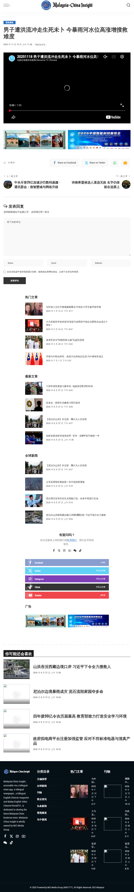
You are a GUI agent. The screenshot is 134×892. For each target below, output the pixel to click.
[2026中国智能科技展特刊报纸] (112, 791)
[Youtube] (67, 595)
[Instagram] (64, 551)
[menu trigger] (7, 5)
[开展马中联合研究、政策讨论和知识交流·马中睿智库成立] (34, 358)
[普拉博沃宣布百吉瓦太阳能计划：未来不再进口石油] (34, 500)
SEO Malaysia (98, 887)
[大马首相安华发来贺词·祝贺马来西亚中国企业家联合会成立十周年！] (34, 325)
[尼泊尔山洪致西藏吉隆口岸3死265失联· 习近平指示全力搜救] (34, 517)
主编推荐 (42, 779)
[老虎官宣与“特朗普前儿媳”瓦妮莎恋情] (34, 342)
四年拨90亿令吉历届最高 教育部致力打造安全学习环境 (80, 716)
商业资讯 (42, 799)
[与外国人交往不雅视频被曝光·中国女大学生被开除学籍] (34, 309)
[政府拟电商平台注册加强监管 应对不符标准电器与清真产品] (16, 743)
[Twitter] (59, 551)
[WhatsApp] (114, 162)
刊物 (39, 792)
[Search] (128, 5)
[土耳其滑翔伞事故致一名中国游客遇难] (34, 484)
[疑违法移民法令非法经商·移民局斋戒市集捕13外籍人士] (112, 856)
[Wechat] (75, 551)
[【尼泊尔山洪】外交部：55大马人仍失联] (34, 421)
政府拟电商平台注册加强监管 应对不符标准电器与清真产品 (81, 740)
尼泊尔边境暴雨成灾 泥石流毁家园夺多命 (68, 691)
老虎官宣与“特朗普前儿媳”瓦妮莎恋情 (65, 339)
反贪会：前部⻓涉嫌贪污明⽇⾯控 (63, 402)
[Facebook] (54, 551)
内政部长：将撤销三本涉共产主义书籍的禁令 (127, 812)
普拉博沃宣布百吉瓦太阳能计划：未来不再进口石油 (72, 498)
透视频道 (9, 22)
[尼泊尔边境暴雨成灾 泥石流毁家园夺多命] (16, 694)
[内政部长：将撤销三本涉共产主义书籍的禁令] (112, 823)
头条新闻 (42, 806)
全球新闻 (42, 785)
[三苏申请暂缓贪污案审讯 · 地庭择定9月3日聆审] (34, 388)
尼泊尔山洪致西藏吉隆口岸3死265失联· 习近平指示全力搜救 (76, 514)
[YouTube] (69, 551)
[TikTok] (80, 551)
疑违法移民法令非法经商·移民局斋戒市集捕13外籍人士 (127, 845)
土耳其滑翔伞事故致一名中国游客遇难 (65, 481)
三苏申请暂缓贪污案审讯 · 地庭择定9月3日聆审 (69, 386)
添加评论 (41, 44)
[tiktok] (67, 587)
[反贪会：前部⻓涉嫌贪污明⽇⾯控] (34, 404)
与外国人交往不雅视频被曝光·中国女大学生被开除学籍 (73, 306)
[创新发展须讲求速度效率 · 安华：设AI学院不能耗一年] (34, 437)
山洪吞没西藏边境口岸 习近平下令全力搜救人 (72, 666)
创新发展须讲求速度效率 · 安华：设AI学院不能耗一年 (72, 435)
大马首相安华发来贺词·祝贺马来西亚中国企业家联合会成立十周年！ (77, 323)
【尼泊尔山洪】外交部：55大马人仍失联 (66, 419)
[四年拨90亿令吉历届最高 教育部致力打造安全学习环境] (16, 719)
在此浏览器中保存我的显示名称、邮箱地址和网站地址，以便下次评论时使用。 (43, 272)
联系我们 (72, 540)
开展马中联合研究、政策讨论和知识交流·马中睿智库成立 (74, 356)
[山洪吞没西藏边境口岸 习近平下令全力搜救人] (16, 669)
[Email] (125, 162)
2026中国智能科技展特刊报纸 (127, 780)
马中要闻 (42, 819)
